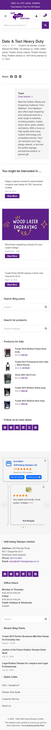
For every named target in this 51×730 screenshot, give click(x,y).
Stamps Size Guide (11, 692)
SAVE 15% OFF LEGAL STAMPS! (25, 3)
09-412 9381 (16, 558)
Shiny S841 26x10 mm (25, 374)
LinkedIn (23, 427)
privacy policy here (35, 725)
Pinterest (35, 427)
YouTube (29, 427)
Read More (12, 196)
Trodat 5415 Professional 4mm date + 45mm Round (31, 363)
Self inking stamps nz (36, 55)
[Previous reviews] (4, 504)
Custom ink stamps (27, 45)
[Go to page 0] (21, 527)
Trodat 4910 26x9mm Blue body (30, 400)
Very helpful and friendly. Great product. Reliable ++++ (23, 501)
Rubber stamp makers (19, 52)
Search (46, 328)
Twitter (17, 427)
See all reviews (16, 477)
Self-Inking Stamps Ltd (25, 465)
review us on (32, 477)
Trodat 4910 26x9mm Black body (30, 387)
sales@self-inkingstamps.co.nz (24, 561)
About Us (6, 705)
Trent (7, 58)
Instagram (11, 427)
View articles (24, 96)
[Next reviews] (46, 504)
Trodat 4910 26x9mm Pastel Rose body (30, 350)
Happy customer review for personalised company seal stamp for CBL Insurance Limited (24, 184)
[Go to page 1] (23, 527)
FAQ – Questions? (10, 685)
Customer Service (10, 698)
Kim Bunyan (25, 521)
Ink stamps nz (26, 48)
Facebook (5, 427)
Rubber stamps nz (16, 55)
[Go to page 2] (25, 527)
